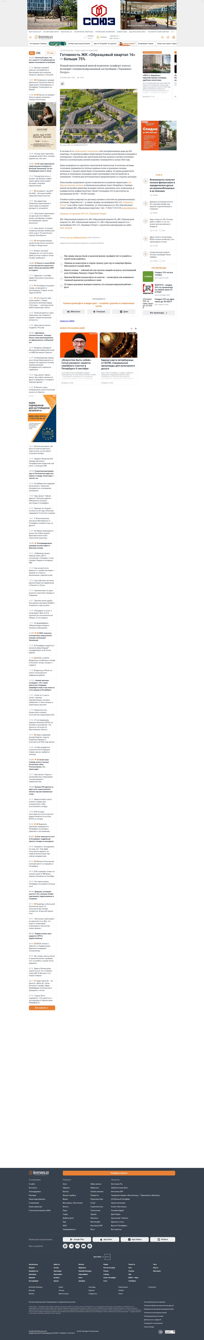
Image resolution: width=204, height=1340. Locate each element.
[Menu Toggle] (30, 37)
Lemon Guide (122, 32)
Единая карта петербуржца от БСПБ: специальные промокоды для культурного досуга (118, 364)
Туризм (93, 1214)
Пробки (102, 37)
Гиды (65, 1210)
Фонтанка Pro (117, 1184)
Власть (66, 1207)
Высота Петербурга (119, 1226)
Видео (65, 1199)
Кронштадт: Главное (119, 1218)
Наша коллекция (118, 1203)
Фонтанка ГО (66, 32)
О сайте (32, 1184)
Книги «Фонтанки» (119, 1207)
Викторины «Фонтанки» (73, 1203)
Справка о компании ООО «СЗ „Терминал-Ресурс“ (83, 213)
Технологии (95, 1210)
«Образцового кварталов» (86, 151)
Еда (64, 1222)
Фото (92, 1229)
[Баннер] (57, 44)
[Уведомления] (168, 37)
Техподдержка (35, 1191)
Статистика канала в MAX (40, 1210)
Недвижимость (69, 1229)
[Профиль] (173, 37)
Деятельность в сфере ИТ (152, 1320)
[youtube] (83, 1246)
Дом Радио (115, 1214)
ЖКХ (65, 1226)
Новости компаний (72, 328)
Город (65, 1214)
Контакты (33, 1188)
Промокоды (158, 267)
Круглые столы (117, 1222)
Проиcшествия (96, 1199)
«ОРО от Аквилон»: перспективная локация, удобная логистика (155, 77)
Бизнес (66, 1191)
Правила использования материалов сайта (159, 1309)
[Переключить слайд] (175, 63)
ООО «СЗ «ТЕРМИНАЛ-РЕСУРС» (77, 237)
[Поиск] (162, 37)
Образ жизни (95, 1184)
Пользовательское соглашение (154, 1302)
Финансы (94, 1218)
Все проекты (116, 1229)
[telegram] (71, 1246)
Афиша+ (66, 1188)
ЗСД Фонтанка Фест (137, 32)
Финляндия (95, 1222)
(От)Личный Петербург (120, 1199)
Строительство (96, 1207)
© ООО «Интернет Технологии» (88, 1331)
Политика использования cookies (155, 1313)
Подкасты (94, 1195)
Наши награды (149, 1327)
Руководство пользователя (153, 1323)
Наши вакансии (35, 1207)
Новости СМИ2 (67, 321)
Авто (65, 1184)
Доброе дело (68, 1218)
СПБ (38, 53)
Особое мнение (96, 1191)
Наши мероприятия (37, 1199)
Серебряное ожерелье (83, 32)
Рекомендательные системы (153, 1316)
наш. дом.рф (66, 228)
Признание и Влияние (105, 32)
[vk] (77, 1246)
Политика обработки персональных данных (159, 1305)
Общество (94, 1188)
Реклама (32, 1195)
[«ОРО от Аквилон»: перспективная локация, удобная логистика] (156, 64)
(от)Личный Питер (51, 32)
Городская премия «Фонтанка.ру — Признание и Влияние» (135, 1195)
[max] (65, 1246)
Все (32, 53)
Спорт (92, 1203)
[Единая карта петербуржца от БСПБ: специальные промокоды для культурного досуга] (118, 345)
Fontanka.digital (117, 1210)
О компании (34, 1203)
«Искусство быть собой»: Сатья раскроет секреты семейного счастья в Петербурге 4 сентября (76, 364)
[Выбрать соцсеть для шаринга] (62, 83)
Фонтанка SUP (35, 32)
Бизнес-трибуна (69, 1195)
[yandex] (89, 1246)
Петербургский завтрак (158, 32)
